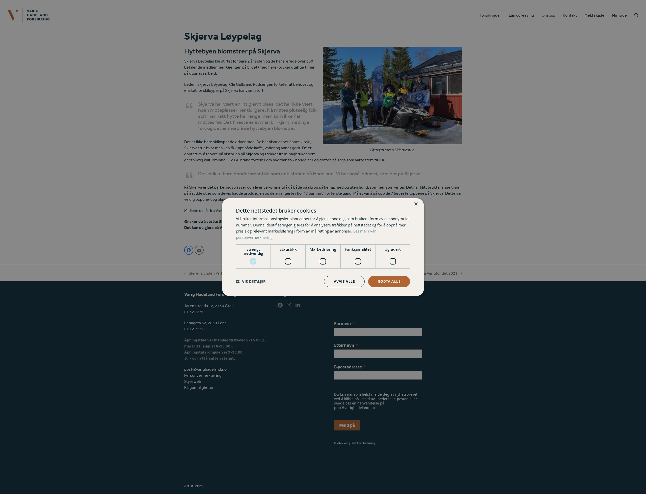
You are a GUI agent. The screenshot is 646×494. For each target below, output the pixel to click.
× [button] (416, 204)
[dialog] (323, 247)
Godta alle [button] (389, 281)
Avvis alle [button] (344, 281)
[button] (251, 281)
